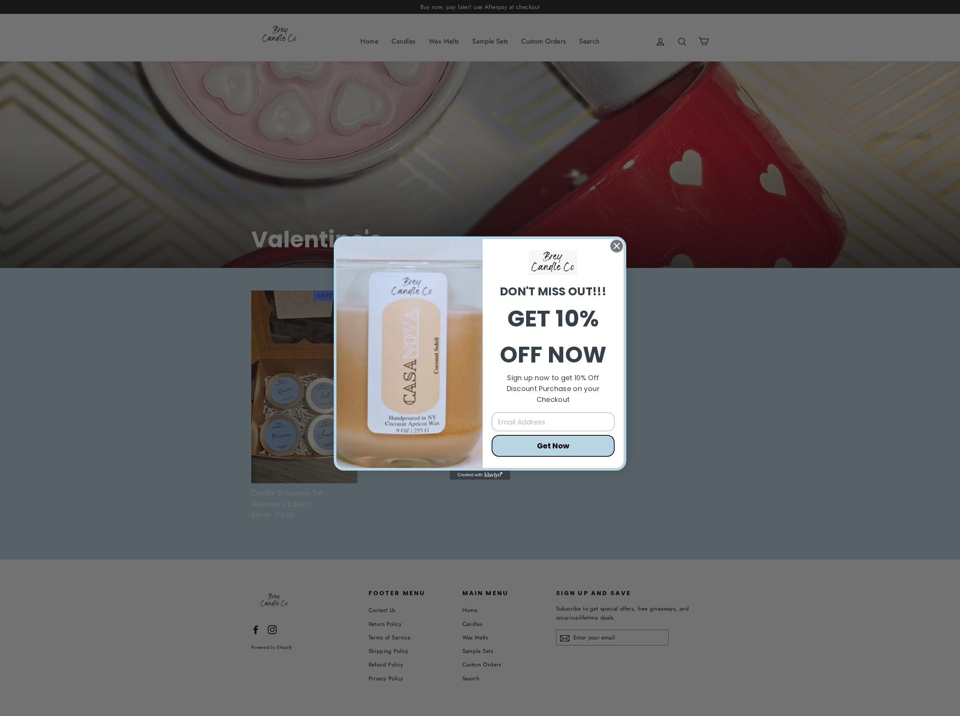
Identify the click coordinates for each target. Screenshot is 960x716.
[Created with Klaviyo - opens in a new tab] (480, 475)
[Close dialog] (616, 246)
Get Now (553, 446)
